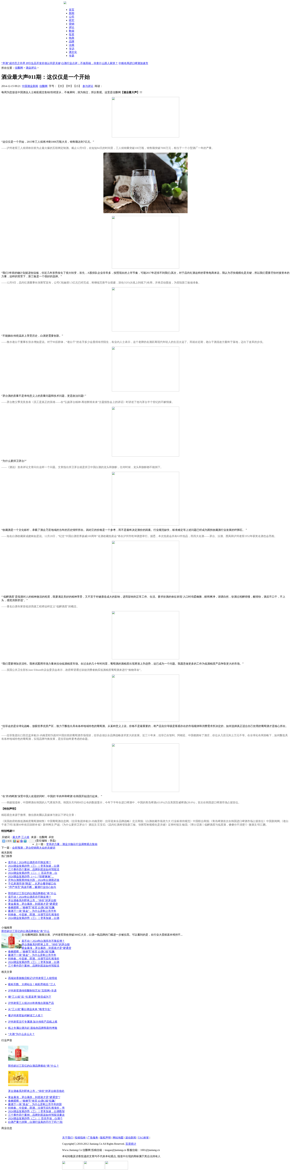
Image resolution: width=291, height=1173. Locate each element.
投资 (71, 34)
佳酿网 (19, 67)
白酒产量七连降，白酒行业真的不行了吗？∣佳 (35, 1122)
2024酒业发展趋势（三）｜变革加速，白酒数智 (36, 1111)
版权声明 (105, 1137)
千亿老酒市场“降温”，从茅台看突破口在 (32, 883)
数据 (71, 30)
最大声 (16, 837)
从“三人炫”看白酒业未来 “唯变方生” (29, 1009)
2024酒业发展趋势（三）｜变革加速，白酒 (33, 865)
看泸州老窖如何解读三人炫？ (25, 1015)
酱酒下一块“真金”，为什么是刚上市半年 (32, 911)
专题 (71, 55)
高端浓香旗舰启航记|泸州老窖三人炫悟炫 (32, 978)
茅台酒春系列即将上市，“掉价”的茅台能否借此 (36, 1091)
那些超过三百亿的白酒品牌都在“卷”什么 (32, 893)
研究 (71, 20)
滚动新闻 (130, 1137)
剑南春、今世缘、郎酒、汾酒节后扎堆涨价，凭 (36, 1107)
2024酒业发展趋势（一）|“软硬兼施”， (31, 876)
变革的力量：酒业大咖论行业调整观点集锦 (71, 844)
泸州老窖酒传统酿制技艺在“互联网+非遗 (32, 990)
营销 (71, 23)
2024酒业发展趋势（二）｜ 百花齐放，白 (32, 873)
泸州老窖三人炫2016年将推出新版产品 (31, 1003)
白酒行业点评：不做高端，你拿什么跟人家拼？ (89, 63)
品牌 (71, 41)
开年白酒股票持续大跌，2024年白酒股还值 (33, 880)
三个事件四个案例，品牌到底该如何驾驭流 (33, 869)
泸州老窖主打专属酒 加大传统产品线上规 (32, 1021)
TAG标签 (143, 1137)
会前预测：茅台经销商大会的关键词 (33, 847)
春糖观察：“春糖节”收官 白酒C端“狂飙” (32, 1100)
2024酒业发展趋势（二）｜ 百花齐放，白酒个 (35, 1118)
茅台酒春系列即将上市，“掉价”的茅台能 (32, 900)
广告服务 (92, 1137)
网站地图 (118, 1137)
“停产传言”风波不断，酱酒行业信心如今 (32, 887)
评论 (71, 27)
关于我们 (67, 1137)
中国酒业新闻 (30, 86)
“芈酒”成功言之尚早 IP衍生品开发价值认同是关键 (31, 63)
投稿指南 (80, 1137)
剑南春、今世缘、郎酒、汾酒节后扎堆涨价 (33, 914)
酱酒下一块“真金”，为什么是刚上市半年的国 (35, 1104)
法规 (71, 45)
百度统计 (130, 1143)
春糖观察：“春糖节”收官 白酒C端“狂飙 (31, 907)
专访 (71, 48)
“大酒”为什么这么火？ (21, 1034)
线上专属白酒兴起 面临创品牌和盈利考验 (32, 1027)
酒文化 (73, 52)
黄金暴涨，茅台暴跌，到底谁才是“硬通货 (33, 903)
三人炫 (25, 837)
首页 (71, 9)
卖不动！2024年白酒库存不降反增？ (29, 862)
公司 (71, 16)
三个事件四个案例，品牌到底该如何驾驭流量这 (36, 1114)
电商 (71, 38)
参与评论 (88, 86)
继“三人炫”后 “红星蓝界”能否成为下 (29, 996)
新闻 (71, 13)
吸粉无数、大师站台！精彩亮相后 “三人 (32, 984)
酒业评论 (31, 67)
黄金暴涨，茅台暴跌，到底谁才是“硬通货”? (34, 1097)
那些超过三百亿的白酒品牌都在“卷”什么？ (33, 1065)
